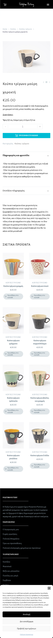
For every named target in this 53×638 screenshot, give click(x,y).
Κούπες (13, 29)
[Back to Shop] (46, 82)
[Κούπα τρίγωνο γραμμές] (13, 266)
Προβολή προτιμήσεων (26, 628)
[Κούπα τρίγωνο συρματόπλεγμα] (39, 320)
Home (5, 29)
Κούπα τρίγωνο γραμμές (13, 286)
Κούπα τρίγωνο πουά (39, 286)
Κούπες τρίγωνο (25, 29)
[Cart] (5, 4)
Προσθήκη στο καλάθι (28, 135)
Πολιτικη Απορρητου (26, 634)
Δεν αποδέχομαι (26, 621)
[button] (49, 588)
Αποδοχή (26, 614)
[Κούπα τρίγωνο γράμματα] (13, 320)
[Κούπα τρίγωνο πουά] (39, 266)
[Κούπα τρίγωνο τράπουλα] (13, 378)
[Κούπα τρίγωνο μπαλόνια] (13, 435)
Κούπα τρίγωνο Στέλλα (39, 455)
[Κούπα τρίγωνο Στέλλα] (39, 435)
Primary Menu (48, 5)
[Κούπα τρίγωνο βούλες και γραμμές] (39, 378)
